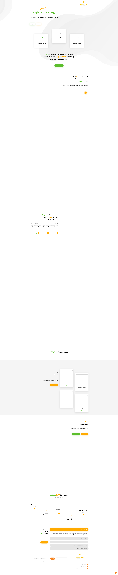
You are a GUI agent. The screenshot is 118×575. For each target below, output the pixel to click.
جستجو (53, 558)
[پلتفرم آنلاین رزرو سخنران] (83, 3)
